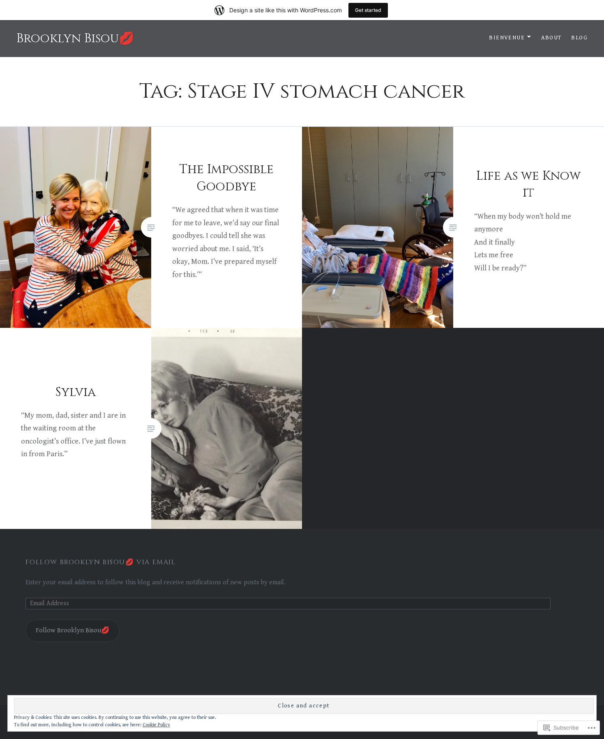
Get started (368, 10)
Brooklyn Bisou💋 (75, 38)
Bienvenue (507, 37)
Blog (579, 37)
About (551, 37)
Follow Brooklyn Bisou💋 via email (100, 562)
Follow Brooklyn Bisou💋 (72, 630)
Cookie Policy (156, 725)
